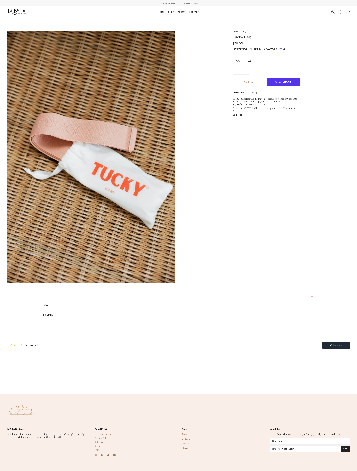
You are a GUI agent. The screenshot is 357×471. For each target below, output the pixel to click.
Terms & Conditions (105, 434)
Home (235, 32)
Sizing (254, 92)
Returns (99, 442)
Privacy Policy (102, 438)
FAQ (45, 304)
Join (345, 449)
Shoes (185, 448)
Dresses (186, 443)
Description (238, 92)
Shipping (48, 314)
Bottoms (186, 439)
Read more (238, 115)
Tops (184, 434)
